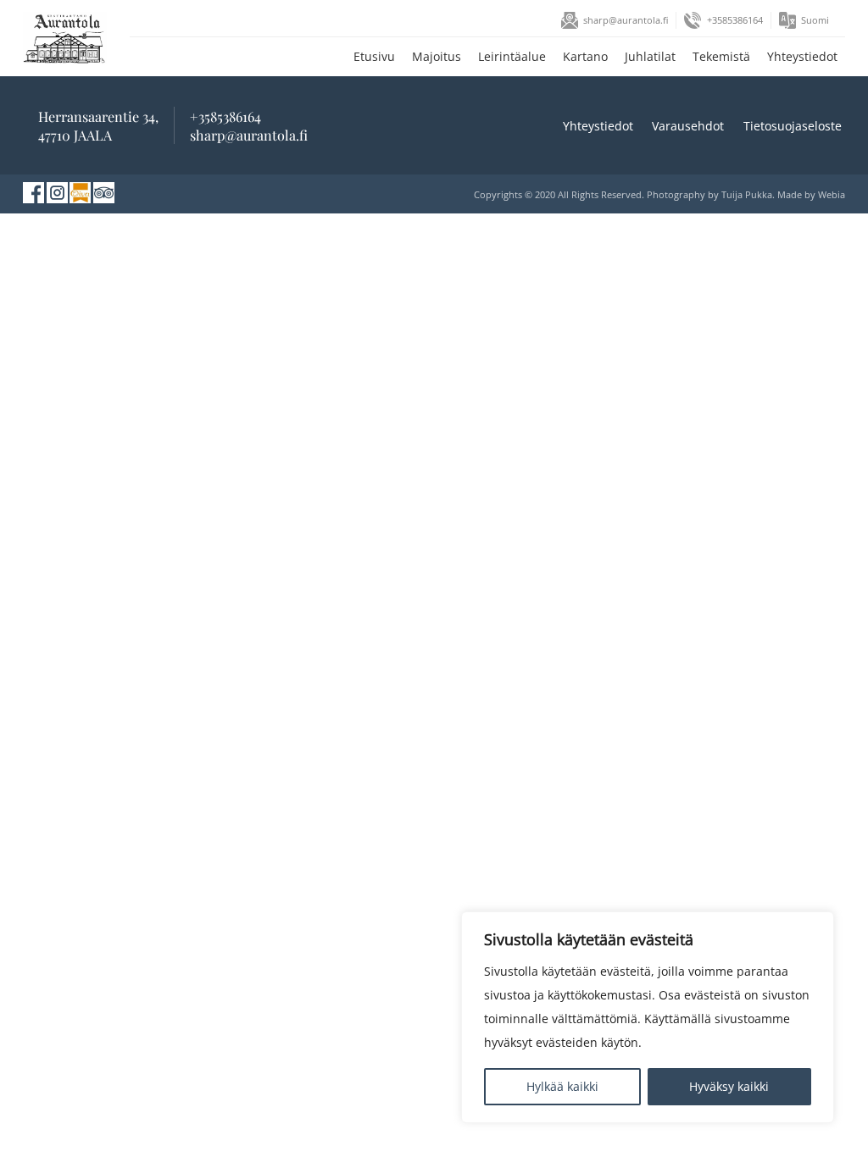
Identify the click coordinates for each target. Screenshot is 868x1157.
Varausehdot (688, 126)
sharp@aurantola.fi (625, 20)
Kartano (585, 56)
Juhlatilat (650, 56)
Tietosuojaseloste (792, 126)
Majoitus (436, 56)
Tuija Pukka (746, 194)
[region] (647, 1017)
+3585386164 (735, 20)
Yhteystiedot (802, 56)
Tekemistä (721, 56)
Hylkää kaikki (562, 1086)
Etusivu (374, 56)
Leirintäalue (512, 56)
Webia (831, 194)
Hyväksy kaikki (729, 1086)
